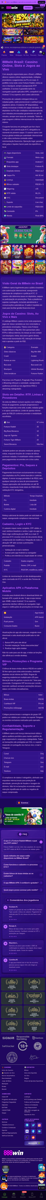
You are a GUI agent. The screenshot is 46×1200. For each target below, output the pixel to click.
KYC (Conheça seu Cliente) (33, 1099)
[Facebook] (33, 1131)
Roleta (4, 1086)
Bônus (26, 1070)
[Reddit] (33, 1137)
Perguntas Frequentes (9, 1102)
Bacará (4, 1089)
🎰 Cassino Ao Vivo (8, 1073)
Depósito (5, 1105)
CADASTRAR (39, 8)
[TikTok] (27, 1137)
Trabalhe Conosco (8, 1125)
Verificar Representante (9, 1133)
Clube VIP (5, 1097)
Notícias (4, 1122)
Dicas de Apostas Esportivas (33, 1081)
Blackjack (5, 1084)
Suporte (4, 1130)
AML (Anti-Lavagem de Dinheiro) (31, 1111)
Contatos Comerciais (9, 1127)
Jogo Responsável (30, 1107)
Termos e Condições (31, 1105)
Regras (26, 1078)
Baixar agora (41, 2)
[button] (23, 842)
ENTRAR (28, 8)
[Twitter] (33, 1125)
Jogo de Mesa (6, 1081)
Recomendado (7, 1078)
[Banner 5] (25, 26)
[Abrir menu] (2, 7)
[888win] (14, 8)
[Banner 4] (24, 26)
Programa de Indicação (9, 1099)
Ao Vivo (26, 1075)
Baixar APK (32, 1143)
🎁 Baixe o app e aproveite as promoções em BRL (21, 2)
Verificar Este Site (7, 1135)
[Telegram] (27, 1125)
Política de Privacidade (31, 1102)
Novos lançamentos (8, 1075)
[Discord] (27, 1131)
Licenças (27, 1097)
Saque (4, 1113)
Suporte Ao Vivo (29, 1114)
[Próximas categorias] (43, 53)
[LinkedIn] (39, 1131)
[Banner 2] (21, 26)
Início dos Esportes (30, 1073)
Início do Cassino (7, 1070)
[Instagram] (39, 1125)
